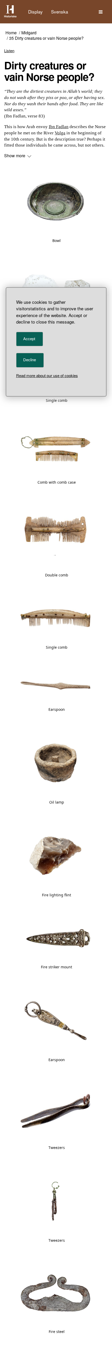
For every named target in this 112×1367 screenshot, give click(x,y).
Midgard (28, 33)
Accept (29, 338)
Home (11, 33)
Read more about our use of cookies (47, 375)
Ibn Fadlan (59, 126)
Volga (60, 132)
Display (35, 11)
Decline (29, 359)
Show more (15, 156)
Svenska (59, 11)
